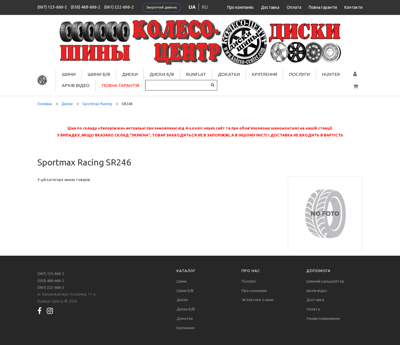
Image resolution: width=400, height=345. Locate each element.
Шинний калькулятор (325, 281)
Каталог (186, 271)
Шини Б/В (99, 74)
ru (205, 7)
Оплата (294, 7)
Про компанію (240, 7)
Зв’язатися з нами (257, 300)
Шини (69, 74)
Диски (130, 74)
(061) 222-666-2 (119, 7)
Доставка (270, 7)
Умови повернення (323, 318)
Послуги (299, 74)
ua (192, 7)
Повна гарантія (323, 7)
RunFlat (196, 74)
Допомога (318, 271)
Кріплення (264, 74)
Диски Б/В (162, 74)
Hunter (331, 74)
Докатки (229, 74)
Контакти (353, 7)
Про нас (251, 271)
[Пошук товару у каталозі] (212, 85)
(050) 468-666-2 (85, 7)
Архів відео (76, 85)
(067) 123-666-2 (52, 7)
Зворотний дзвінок (161, 7)
